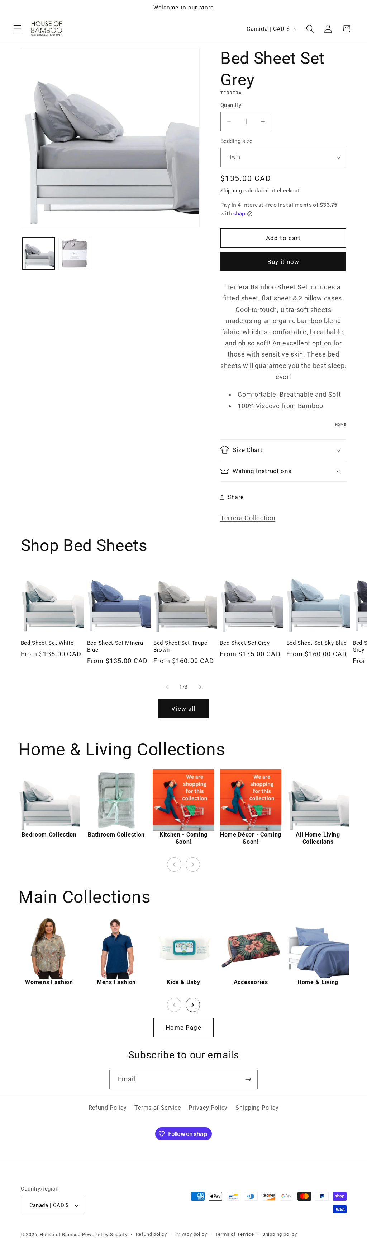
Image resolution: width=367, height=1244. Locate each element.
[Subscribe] (248, 1079)
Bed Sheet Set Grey (245, 643)
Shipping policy (279, 1234)
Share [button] (235, 497)
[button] (17, 29)
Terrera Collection (247, 518)
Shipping (231, 191)
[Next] (193, 864)
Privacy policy (191, 1234)
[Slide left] (167, 687)
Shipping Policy (256, 1107)
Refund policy (151, 1234)
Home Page (183, 1027)
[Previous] (174, 864)
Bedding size (236, 141)
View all (183, 708)
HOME (341, 425)
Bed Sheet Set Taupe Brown (180, 646)
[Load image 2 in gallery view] (74, 253)
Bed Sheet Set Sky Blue (316, 643)
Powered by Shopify (105, 1234)
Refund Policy (108, 1107)
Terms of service (234, 1234)
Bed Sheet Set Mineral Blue (116, 646)
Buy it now (283, 261)
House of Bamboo (60, 1234)
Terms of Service (157, 1107)
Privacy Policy (208, 1107)
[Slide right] (200, 687)
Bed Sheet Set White (47, 643)
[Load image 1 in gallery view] (38, 253)
